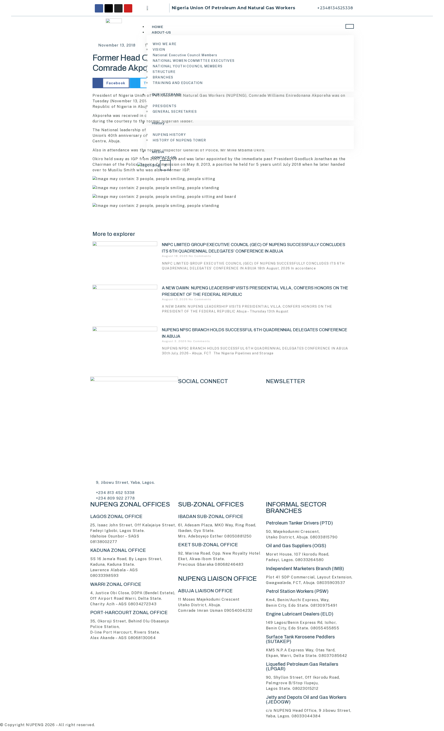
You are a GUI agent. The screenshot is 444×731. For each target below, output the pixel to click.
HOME (157, 27)
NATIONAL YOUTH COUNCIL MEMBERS (187, 66)
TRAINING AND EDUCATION (178, 83)
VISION (159, 49)
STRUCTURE (164, 72)
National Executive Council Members (185, 55)
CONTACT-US (164, 157)
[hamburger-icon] (349, 26)
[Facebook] (99, 8)
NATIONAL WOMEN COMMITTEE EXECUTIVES (193, 60)
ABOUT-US (161, 32)
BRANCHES (163, 77)
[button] (111, 83)
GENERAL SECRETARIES (175, 111)
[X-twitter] (109, 8)
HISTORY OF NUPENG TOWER (179, 140)
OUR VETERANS (166, 94)
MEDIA (158, 152)
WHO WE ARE (164, 44)
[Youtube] (128, 8)
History (158, 123)
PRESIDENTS (164, 106)
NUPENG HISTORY (169, 135)
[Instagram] (118, 8)
